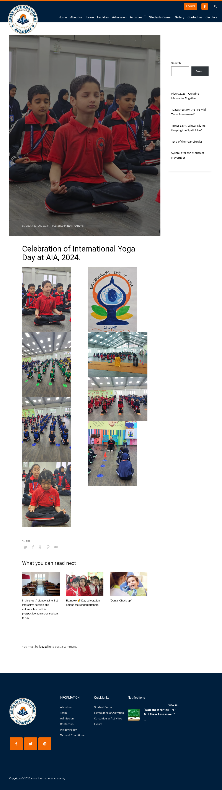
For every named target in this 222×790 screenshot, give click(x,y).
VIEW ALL (173, 705)
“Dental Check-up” (121, 600)
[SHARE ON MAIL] (55, 547)
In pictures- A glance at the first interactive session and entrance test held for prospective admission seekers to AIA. (40, 609)
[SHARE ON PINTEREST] (48, 547)
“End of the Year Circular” (187, 141)
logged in (45, 646)
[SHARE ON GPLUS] (40, 547)
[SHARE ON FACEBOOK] (33, 547)
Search (176, 63)
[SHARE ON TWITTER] (25, 547)
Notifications (75, 225)
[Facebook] (204, 6)
